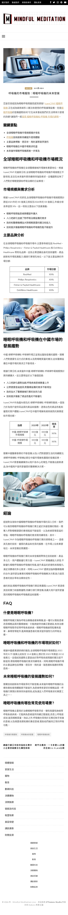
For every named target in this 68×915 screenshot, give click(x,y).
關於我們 (5, 2)
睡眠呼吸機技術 (43, 734)
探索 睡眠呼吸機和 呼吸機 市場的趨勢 (40, 116)
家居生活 (9, 769)
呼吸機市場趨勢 (11, 734)
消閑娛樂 (9, 802)
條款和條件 (26, 2)
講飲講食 (9, 828)
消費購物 (9, 795)
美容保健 (28, 88)
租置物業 (9, 815)
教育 (7, 782)
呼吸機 (9, 137)
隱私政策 (37, 2)
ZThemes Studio (54, 902)
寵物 (7, 775)
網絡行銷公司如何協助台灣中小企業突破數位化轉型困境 (17, 746)
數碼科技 (9, 789)
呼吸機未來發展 (27, 734)
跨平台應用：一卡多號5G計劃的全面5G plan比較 (50, 746)
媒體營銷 (9, 762)
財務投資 (9, 835)
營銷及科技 (10, 808)
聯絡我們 (15, 2)
